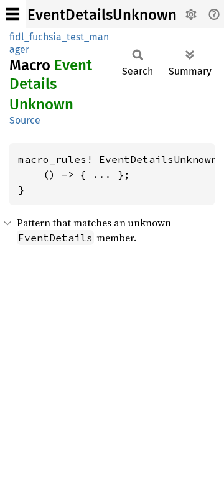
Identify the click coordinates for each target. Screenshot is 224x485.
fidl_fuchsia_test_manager (59, 43)
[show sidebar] (13, 14)
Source (24, 120)
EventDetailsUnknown (102, 15)
